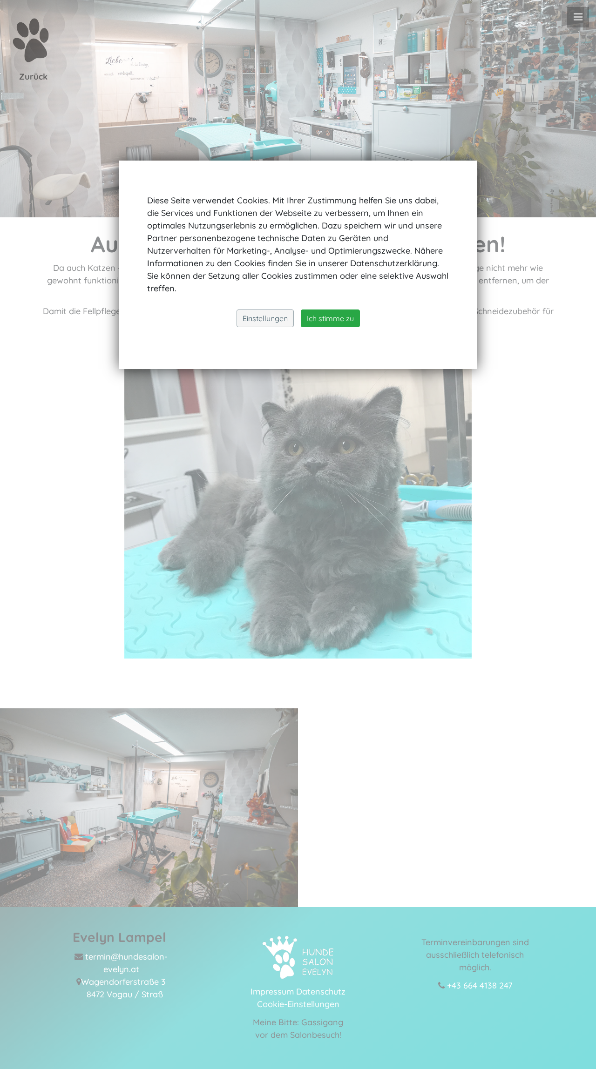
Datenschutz (320, 991)
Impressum (272, 991)
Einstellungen (265, 318)
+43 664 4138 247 (479, 985)
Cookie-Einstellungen (298, 1004)
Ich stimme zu (330, 318)
